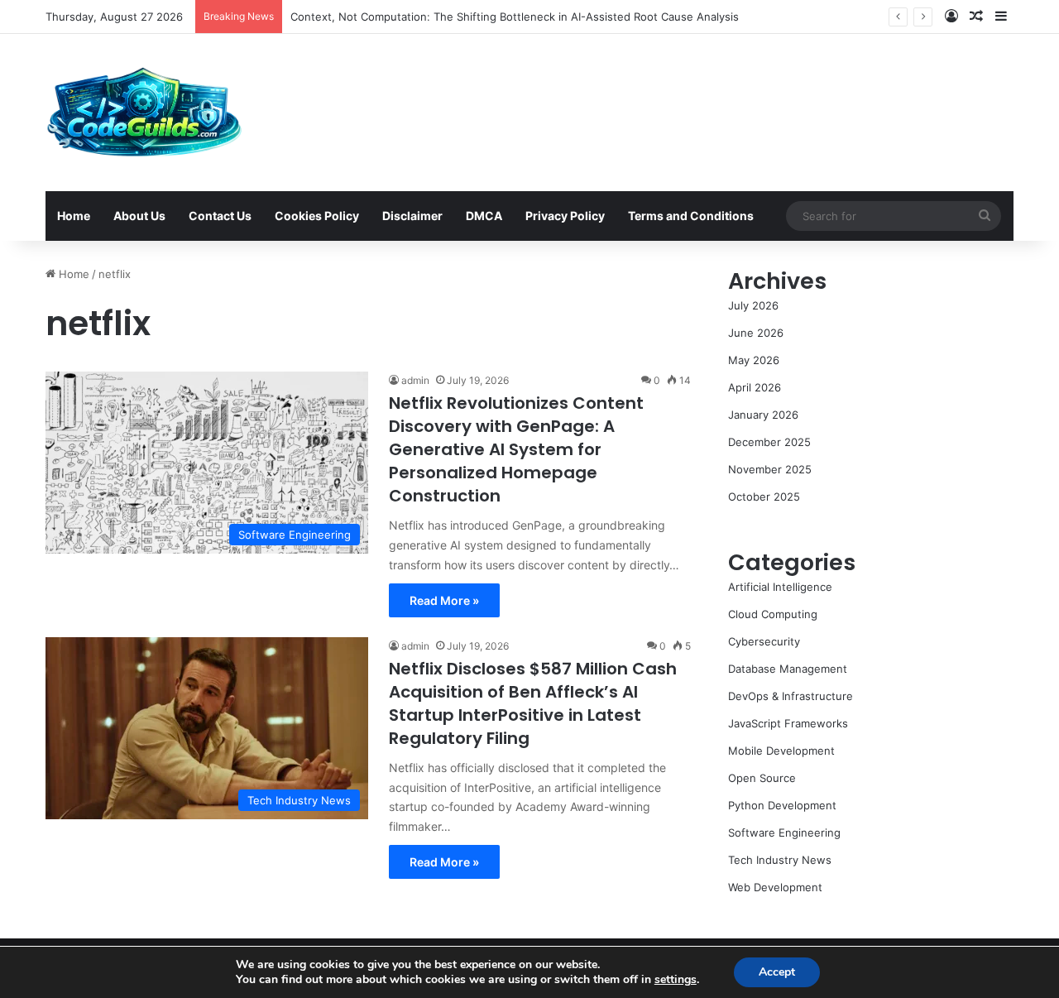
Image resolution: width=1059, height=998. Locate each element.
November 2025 (770, 469)
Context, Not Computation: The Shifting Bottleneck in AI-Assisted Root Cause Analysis (514, 16)
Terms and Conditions (691, 216)
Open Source (762, 777)
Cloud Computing (772, 614)
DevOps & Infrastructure (790, 696)
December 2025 (769, 442)
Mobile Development (781, 750)
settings (675, 979)
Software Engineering (784, 832)
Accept (777, 972)
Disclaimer (412, 216)
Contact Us (220, 216)
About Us (139, 216)
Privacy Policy (565, 216)
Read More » (444, 600)
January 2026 (763, 414)
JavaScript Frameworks (788, 723)
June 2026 (755, 332)
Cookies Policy (317, 216)
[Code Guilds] (144, 112)
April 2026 (754, 387)
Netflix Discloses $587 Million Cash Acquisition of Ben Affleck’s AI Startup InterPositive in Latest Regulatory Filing (533, 703)
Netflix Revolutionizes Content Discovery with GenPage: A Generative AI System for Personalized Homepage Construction (516, 449)
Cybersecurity (764, 641)
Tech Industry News (779, 859)
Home (73, 216)
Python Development (782, 805)
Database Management (787, 668)
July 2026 (753, 305)
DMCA (484, 216)
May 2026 (753, 360)
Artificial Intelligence (780, 586)
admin (415, 380)
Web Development (775, 887)
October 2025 (764, 496)
